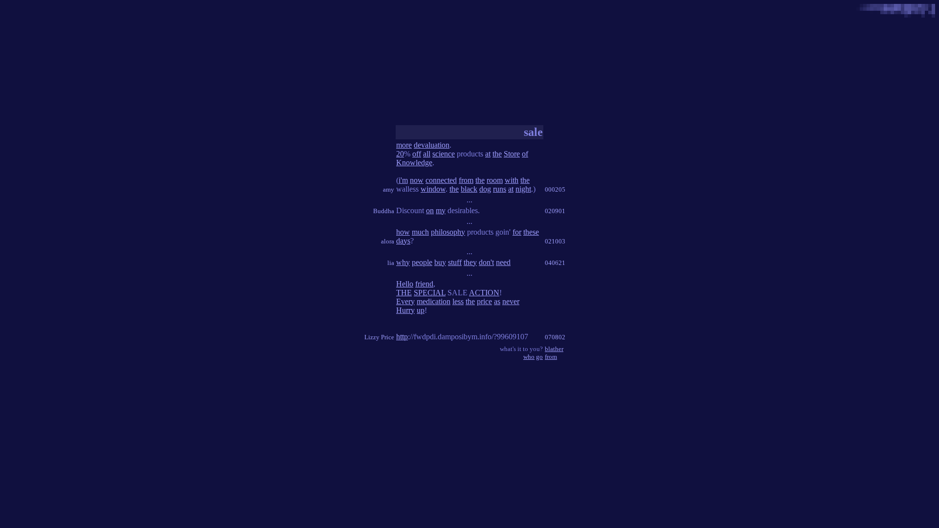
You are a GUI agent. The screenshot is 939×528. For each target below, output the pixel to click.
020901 (555, 211)
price (484, 301)
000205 (555, 189)
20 (400, 154)
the (497, 154)
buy (440, 262)
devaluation (431, 145)
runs (499, 189)
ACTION (484, 292)
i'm (403, 180)
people (422, 262)
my (441, 210)
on (430, 210)
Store (512, 154)
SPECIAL (430, 292)
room (495, 180)
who (529, 356)
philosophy (448, 232)
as (497, 301)
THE (404, 292)
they (470, 262)
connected (441, 180)
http (402, 336)
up (421, 310)
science (443, 154)
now (417, 180)
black (469, 189)
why (403, 262)
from (466, 180)
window (433, 189)
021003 (555, 241)
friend (424, 284)
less (458, 301)
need (503, 262)
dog (485, 189)
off (416, 154)
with (511, 180)
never (510, 301)
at (488, 154)
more (404, 145)
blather (554, 348)
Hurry (405, 310)
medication (433, 301)
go (539, 356)
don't (486, 262)
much (420, 232)
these (531, 232)
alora (387, 241)
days (403, 241)
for (517, 232)
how (403, 232)
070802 (555, 337)
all (426, 154)
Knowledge (414, 162)
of (525, 154)
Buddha (383, 211)
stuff (455, 262)
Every (405, 301)
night (523, 189)
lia (390, 262)
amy (388, 189)
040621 (555, 262)
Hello (404, 284)
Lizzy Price (379, 337)
